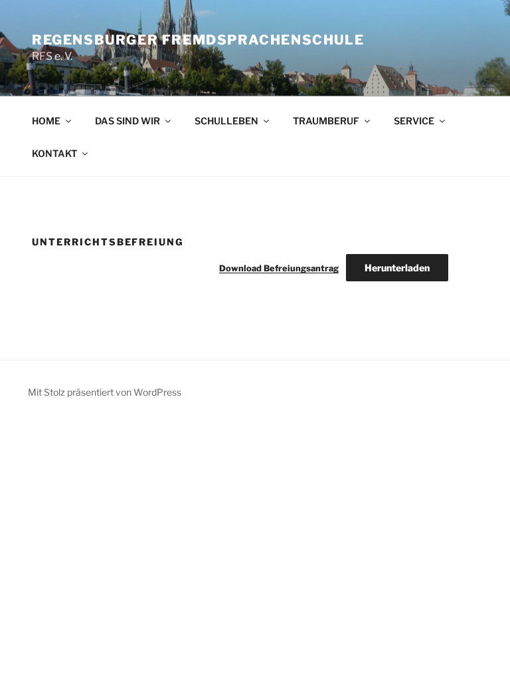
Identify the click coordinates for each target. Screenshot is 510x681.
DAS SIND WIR (127, 120)
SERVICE (414, 120)
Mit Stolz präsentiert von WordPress (104, 392)
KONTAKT (54, 153)
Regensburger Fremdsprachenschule (198, 40)
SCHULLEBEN (226, 120)
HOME (46, 120)
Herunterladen (397, 267)
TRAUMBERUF (326, 120)
